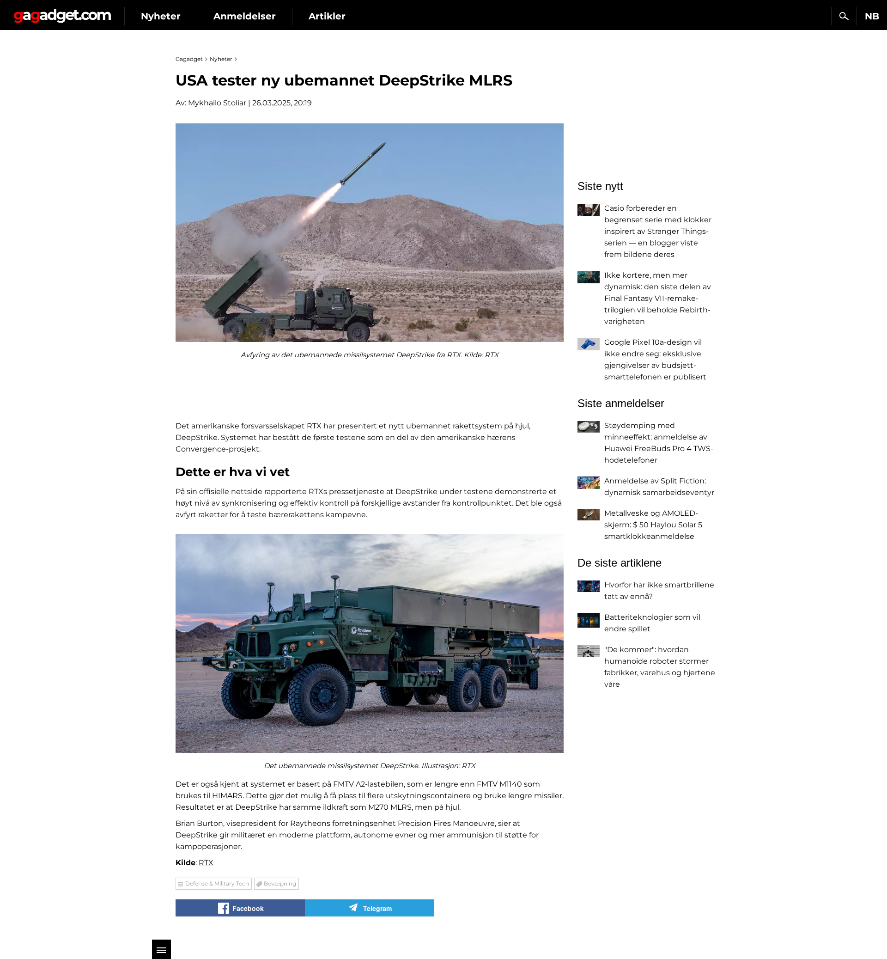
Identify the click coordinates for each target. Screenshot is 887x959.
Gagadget (62, 12)
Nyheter (161, 16)
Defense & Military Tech (217, 883)
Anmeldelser (244, 16)
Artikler (327, 16)
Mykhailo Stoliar (217, 102)
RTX (206, 862)
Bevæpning (280, 883)
